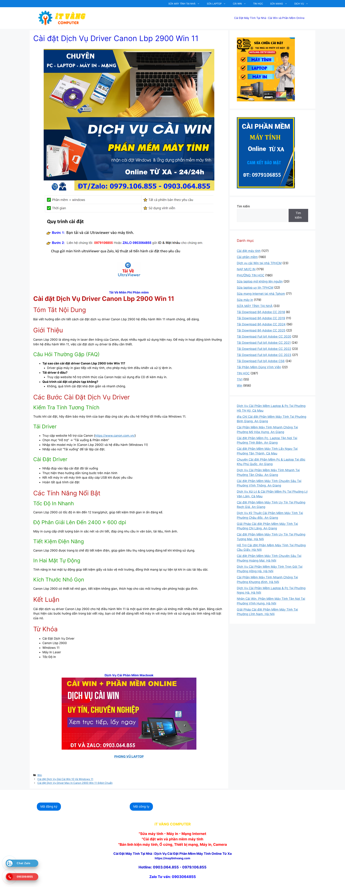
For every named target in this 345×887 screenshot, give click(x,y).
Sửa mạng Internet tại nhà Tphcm (261, 293)
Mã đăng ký (48, 806)
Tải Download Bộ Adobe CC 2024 (261, 324)
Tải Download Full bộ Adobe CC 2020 (264, 336)
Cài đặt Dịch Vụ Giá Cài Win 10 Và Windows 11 (65, 779)
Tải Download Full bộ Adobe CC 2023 (264, 355)
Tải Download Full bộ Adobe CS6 (261, 361)
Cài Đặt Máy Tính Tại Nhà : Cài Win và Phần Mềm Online (269, 18)
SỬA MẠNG (276, 3)
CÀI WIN (237, 3)
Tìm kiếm (243, 206)
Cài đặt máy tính (249, 251)
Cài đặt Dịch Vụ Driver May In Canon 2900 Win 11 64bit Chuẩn (74, 782)
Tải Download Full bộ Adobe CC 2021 (264, 342)
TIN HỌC (258, 3)
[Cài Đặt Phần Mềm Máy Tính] (129, 269)
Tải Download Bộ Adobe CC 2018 (261, 312)
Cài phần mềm (247, 257)
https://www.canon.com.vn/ (115, 435)
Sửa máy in (245, 300)
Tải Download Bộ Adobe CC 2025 (261, 330)
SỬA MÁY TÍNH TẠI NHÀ (182, 3)
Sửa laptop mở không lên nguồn (260, 281)
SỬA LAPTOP (214, 3)
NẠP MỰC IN (246, 269)
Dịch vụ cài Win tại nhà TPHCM (259, 263)
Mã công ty (141, 806)
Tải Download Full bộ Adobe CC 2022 (264, 349)
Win (39, 775)
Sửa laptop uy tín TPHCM (255, 287)
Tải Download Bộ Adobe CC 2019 (261, 318)
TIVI (239, 379)
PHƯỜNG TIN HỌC (250, 275)
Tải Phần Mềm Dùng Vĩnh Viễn (259, 367)
